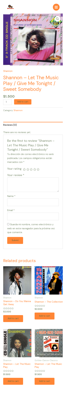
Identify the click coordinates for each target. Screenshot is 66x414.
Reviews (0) (10, 125)
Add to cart (22, 101)
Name (11, 196)
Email (11, 210)
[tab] (33, 125)
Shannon (7, 71)
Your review (15, 175)
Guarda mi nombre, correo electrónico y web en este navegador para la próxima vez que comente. (31, 228)
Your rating (14, 168)
